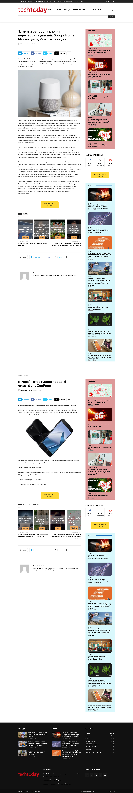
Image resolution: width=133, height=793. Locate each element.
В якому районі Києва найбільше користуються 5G (99, 75)
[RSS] (91, 775)
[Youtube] (114, 1)
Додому (20, 25)
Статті (90, 203)
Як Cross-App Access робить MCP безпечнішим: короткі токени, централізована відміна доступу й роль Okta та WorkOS (41, 229)
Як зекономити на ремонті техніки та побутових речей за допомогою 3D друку (37, 743)
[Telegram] (96, 775)
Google (25, 213)
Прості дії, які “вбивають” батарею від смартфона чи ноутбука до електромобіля (98, 206)
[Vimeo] (111, 1)
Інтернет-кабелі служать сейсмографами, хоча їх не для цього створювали (98, 230)
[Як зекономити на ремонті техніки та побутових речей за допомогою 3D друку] (22, 744)
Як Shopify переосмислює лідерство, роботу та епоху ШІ (73, 229)
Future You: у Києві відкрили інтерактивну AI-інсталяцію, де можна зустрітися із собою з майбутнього (99, 122)
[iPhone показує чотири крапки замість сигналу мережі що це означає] (22, 735)
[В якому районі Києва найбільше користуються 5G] (100, 64)
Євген (23, 43)
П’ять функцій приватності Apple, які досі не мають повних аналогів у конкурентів (100, 357)
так (90, 159)
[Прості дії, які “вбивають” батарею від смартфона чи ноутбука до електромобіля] (100, 194)
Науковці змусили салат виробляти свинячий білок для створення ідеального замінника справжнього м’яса (99, 332)
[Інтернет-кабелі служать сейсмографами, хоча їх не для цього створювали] (100, 218)
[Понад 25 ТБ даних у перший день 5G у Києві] (100, 86)
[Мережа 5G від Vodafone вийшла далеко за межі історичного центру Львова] (100, 40)
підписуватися (110, 159)
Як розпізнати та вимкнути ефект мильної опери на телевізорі (36, 752)
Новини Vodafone (93, 48)
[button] (112, 10)
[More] (69, 53)
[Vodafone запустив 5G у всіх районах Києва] (100, 134)
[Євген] (19, 44)
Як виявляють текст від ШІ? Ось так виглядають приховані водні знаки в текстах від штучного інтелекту (99, 255)
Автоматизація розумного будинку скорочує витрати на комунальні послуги (98, 307)
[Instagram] (106, 1)
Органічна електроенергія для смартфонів (25, 229)
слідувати (100, 159)
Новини (26, 25)
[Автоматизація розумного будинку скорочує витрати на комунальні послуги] (100, 295)
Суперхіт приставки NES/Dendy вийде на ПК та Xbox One (58, 229)
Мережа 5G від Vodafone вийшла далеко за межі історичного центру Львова (99, 52)
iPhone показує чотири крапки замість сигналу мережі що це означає (37, 734)
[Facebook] (104, 1)
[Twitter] (109, 1)
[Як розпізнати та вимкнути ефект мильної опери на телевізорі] (22, 753)
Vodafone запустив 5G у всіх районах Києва (98, 145)
